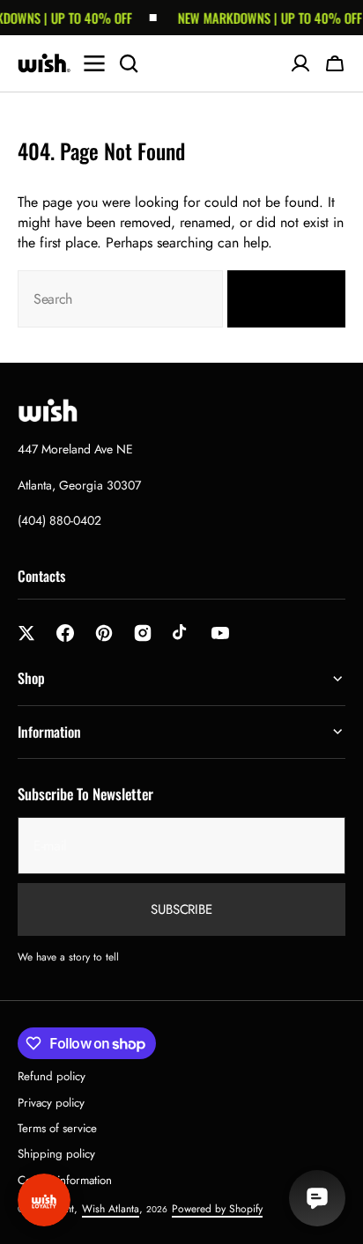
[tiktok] (181, 633)
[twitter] (26, 633)
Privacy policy (51, 1102)
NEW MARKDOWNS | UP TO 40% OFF (266, 17)
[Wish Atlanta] (44, 63)
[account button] (300, 63)
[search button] (128, 63)
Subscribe (181, 909)
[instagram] (142, 633)
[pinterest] (104, 633)
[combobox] (120, 299)
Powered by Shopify (217, 1209)
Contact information (65, 1180)
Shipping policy (56, 1153)
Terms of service (57, 1128)
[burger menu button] (94, 63)
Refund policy (51, 1076)
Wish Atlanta (110, 1209)
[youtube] (220, 633)
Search (276, 299)
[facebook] (65, 633)
